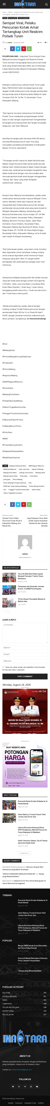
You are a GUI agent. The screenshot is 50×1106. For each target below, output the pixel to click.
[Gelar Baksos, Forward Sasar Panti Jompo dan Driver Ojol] (9, 818)
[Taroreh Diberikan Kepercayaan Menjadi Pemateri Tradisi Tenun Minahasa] (9, 577)
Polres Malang (17, 479)
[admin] (4, 42)
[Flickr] (25, 1086)
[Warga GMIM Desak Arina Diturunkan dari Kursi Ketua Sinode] (9, 949)
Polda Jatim (24, 476)
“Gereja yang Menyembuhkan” (30, 971)
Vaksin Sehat (36, 489)
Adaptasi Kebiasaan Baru (17, 466)
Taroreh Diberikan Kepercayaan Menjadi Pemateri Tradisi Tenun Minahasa (30, 576)
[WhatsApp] (29, 48)
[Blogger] (13, 1086)
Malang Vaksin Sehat (10, 476)
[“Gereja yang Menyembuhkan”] (9, 974)
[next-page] (7, 611)
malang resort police (26, 472)
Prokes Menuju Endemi (36, 486)
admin (10, 42)
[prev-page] (3, 611)
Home (4, 12)
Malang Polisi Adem (10, 472)
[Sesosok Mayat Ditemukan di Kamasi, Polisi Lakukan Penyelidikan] (9, 962)
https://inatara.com (25, 557)
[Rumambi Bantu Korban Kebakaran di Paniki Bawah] (9, 805)
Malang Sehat (40, 472)
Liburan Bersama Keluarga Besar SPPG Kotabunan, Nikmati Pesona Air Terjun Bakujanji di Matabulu (32, 830)
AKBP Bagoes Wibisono (36, 466)
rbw (4, 489)
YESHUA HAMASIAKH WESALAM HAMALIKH (18, 874)
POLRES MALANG (23, 18)
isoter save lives (24, 469)
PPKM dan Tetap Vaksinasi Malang (15, 486)
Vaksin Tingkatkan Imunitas (12, 493)
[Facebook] (12, 48)
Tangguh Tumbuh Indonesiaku (18, 489)
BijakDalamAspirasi (9, 469)
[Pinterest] (23, 48)
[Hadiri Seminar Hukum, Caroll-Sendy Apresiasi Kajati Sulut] (9, 844)
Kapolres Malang (37, 469)
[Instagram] (31, 1086)
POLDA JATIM (12, 18)
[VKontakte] (37, 1086)
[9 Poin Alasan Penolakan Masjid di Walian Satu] (9, 602)
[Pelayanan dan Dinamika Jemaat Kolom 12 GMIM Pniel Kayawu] (9, 590)
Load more (24, 853)
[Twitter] (18, 48)
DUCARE (5, 594)
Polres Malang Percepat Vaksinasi (14, 483)
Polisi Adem (34, 476)
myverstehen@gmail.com (22, 1069)
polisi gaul (6, 479)
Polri (30, 483)
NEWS (10, 12)
